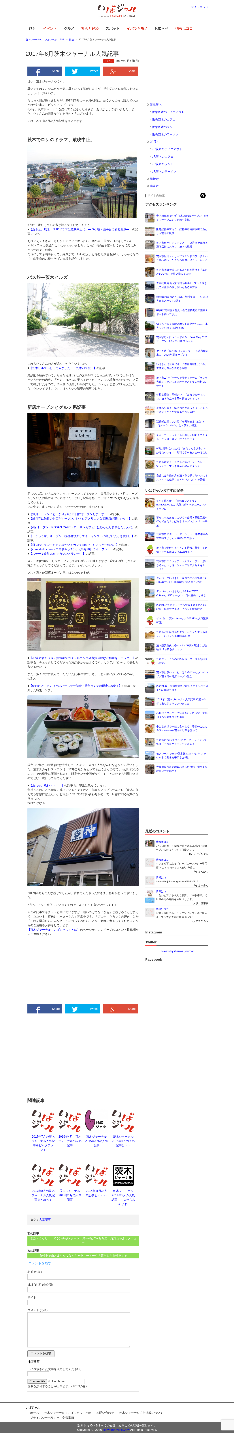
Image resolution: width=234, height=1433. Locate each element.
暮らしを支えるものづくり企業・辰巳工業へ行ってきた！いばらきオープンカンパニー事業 (181, 521)
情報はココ (184, 28)
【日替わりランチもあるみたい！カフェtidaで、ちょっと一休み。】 (74, 544)
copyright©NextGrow (116, 1429)
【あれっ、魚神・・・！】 (46, 785)
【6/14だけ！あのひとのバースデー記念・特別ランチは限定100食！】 (75, 685)
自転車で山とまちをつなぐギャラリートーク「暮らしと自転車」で (83, 1255)
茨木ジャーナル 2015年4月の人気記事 (97, 1141)
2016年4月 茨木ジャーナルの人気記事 (70, 1141)
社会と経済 (90, 28)
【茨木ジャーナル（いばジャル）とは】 (53, 929)
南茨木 (154, 186)
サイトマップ (199, 7)
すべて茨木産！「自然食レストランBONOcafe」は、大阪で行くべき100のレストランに (181, 504)
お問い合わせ (105, 1412)
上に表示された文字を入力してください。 (55, 1369)
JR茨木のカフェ (162, 156)
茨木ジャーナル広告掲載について (141, 1412)
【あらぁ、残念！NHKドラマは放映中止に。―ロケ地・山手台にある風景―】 (80, 229)
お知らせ (161, 28)
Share (56, 71)
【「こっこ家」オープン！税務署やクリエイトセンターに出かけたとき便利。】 (82, 536)
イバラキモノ (137, 28)
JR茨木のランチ (162, 164)
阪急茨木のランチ (164, 127)
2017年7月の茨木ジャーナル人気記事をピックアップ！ (43, 1143)
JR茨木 (154, 141)
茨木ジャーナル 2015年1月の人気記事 (70, 1195)
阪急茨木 (156, 104)
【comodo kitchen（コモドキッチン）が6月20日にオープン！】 (71, 549)
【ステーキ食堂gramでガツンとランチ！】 (57, 553)
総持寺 (154, 178)
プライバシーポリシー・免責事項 (52, 1417)
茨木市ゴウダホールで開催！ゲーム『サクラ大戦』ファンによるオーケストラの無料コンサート (181, 381)
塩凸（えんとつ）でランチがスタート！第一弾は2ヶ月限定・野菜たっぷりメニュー (83, 1240)
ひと (32, 28)
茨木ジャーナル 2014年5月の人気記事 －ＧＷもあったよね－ (124, 1197)
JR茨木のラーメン (164, 171)
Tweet (94, 71)
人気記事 (45, 1219)
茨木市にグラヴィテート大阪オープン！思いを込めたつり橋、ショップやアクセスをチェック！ (181, 565)
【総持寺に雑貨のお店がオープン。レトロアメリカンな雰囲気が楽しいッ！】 (80, 518)
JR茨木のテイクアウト (167, 149)
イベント (50, 28)
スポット (113, 28)
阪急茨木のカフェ (164, 119)
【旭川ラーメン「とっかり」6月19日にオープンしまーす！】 (69, 514)
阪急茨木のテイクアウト (168, 112)
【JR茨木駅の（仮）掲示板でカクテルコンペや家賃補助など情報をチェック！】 (82, 658)
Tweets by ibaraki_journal (177, 951)
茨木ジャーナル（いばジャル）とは (67, 1412)
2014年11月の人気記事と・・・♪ (96, 1193)
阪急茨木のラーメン (165, 134)
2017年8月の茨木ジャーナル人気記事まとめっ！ (43, 1195)
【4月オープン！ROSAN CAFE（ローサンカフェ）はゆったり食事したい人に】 (82, 527)
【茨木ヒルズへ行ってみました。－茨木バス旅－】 (63, 368)
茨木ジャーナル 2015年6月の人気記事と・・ (123, 1141)
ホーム (34, 1412)
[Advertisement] (55, 973)
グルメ (69, 28)
